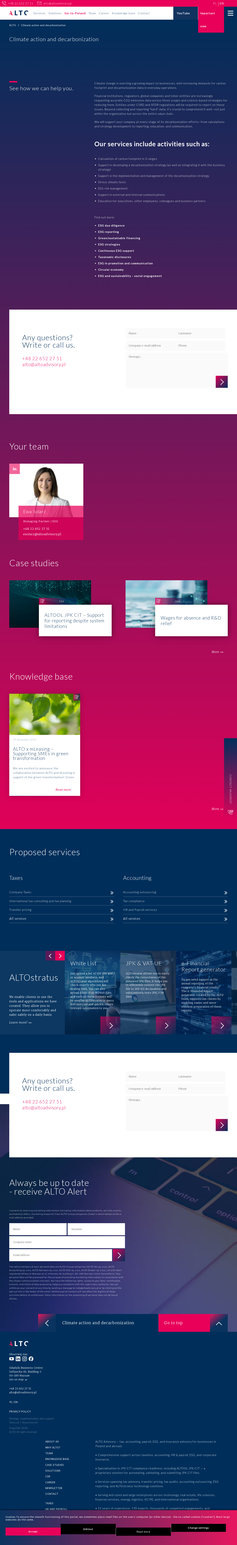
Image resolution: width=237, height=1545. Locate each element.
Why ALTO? (52, 1447)
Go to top (173, 1322)
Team (92, 13)
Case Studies (54, 1464)
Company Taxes (20, 892)
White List (92, 992)
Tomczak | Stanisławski (23, 1422)
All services (17, 918)
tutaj (14, 1298)
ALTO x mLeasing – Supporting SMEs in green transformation (44, 745)
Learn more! (18, 1022)
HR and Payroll (56, 1509)
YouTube (183, 13)
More (215, 652)
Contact (144, 13)
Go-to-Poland (75, 13)
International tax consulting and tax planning (40, 901)
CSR (47, 1476)
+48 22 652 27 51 (20, 3)
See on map (16, 1379)
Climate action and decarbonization (98, 1322)
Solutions (55, 13)
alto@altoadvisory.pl (57, 3)
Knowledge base (123, 13)
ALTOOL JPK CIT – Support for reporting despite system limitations (60, 608)
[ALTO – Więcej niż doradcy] (18, 13)
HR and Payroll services (140, 909)
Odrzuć (88, 1529)
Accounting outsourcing (139, 892)
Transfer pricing (20, 909)
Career (104, 13)
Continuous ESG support (116, 250)
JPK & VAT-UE (148, 992)
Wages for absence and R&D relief (177, 608)
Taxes (49, 1503)
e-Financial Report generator (203, 992)
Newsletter (53, 1488)
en (222, 3)
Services (39, 13)
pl (215, 3)
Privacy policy (20, 1411)
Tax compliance (134, 901)
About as (52, 1441)
